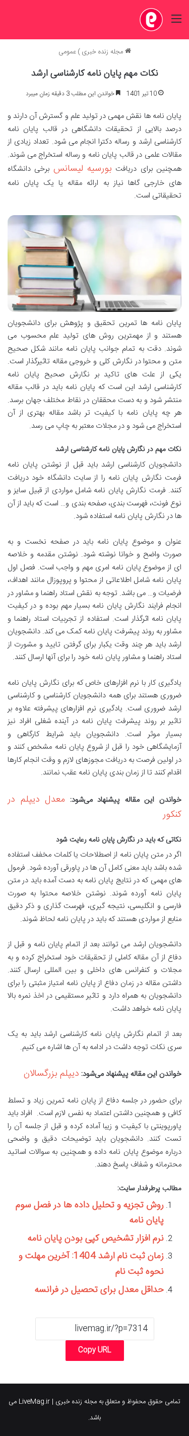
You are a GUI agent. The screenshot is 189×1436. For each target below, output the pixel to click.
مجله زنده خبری (103, 51)
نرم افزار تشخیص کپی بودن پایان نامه (96, 1238)
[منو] (176, 23)
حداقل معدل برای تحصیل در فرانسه (99, 1289)
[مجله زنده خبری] (151, 19)
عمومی (67, 51)
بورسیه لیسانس (82, 168)
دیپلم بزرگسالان (51, 1073)
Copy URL (94, 1350)
